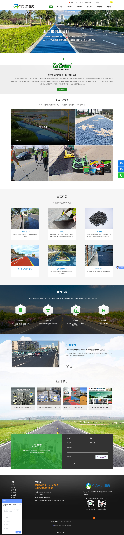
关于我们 (59, 7)
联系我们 (109, 7)
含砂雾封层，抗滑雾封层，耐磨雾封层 (98, 271)
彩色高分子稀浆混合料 (25, 269)
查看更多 (62, 89)
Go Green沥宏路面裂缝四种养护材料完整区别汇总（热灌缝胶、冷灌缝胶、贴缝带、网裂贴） (23, 407)
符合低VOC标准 (103, 323)
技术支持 (88, 2)
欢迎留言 (37, 445)
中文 (71, 2)
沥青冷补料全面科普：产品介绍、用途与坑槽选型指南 (49, 407)
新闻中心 (62, 381)
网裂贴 (62, 232)
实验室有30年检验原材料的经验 (48, 324)
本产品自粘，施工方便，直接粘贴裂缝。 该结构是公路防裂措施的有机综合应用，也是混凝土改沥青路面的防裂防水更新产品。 (62, 236)
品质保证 (20, 320)
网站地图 (86, 494)
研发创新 (76, 320)
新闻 (81, 2)
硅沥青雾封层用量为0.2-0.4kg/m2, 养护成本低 (25, 235)
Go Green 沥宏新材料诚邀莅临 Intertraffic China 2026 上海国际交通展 (100, 407)
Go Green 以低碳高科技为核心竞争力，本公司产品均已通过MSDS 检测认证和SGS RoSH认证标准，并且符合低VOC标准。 (62, 298)
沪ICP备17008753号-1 (66, 521)
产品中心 (69, 7)
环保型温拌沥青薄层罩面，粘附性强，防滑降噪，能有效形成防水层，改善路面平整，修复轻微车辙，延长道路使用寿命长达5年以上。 (89, 354)
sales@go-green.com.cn (44, 497)
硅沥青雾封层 (25, 232)
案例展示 (89, 7)
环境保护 (103, 320)
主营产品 (62, 196)
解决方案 (99, 7)
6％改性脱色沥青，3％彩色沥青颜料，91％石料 (62, 272)
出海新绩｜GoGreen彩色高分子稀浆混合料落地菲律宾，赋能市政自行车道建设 (74, 407)
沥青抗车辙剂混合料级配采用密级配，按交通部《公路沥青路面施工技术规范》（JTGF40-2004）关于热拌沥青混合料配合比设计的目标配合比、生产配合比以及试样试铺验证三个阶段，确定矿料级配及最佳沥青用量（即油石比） (98, 236)
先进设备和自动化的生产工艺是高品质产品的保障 (20, 324)
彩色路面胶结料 (62, 269)
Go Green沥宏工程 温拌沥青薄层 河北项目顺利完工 (85, 350)
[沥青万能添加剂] (62, 31)
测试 (64, 532)
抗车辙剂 (99, 232)
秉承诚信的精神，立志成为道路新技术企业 (76, 324)
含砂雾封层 (98, 269)
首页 (51, 7)
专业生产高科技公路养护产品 (62, 203)
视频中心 (79, 7)
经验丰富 (48, 320)
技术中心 (62, 292)
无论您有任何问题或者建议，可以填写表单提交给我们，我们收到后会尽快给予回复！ (36, 451)
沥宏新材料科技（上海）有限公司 (62, 75)
